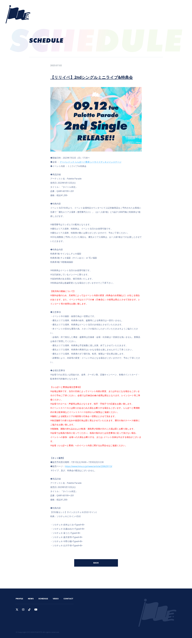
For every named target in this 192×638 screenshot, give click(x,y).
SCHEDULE (131, 5)
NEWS (119, 5)
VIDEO (143, 5)
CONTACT (155, 5)
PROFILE (108, 5)
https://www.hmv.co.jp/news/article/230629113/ (88, 466)
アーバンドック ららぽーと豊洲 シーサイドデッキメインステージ (90, 162)
